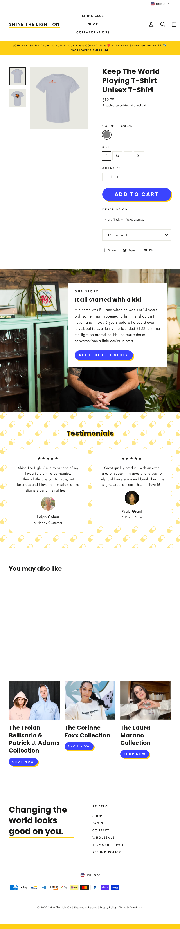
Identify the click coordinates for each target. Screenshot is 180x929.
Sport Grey (106, 134)
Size (106, 147)
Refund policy (106, 852)
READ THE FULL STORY (103, 355)
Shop (93, 24)
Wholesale (103, 837)
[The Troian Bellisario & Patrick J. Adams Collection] (34, 700)
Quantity (111, 168)
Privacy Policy (108, 907)
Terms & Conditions (131, 907)
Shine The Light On (34, 24)
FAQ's (97, 823)
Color (117, 126)
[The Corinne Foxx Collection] (90, 700)
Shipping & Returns (85, 907)
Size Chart (117, 235)
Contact (100, 830)
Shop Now (23, 762)
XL (139, 155)
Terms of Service (109, 845)
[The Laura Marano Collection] (145, 700)
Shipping (108, 105)
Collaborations (93, 32)
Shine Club (93, 16)
